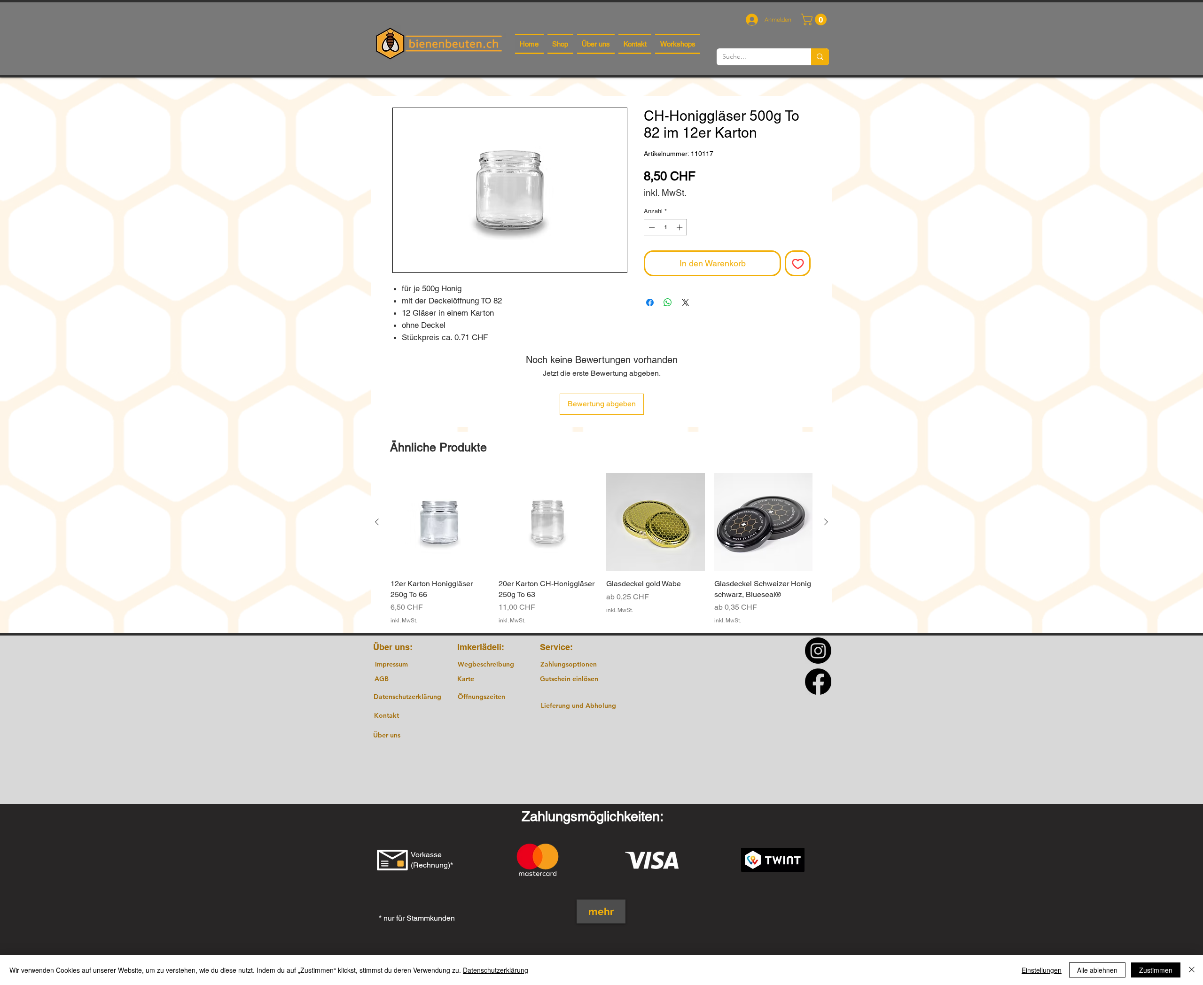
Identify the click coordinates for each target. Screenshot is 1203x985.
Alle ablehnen (1097, 970)
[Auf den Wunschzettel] (798, 263)
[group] (601, 549)
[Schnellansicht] (440, 522)
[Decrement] (650, 227)
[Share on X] (685, 302)
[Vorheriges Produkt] (377, 521)
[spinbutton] (665, 227)
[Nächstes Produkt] (826, 521)
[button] (815, 19)
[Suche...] (820, 56)
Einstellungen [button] (1042, 970)
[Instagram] (818, 650)
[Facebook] (818, 681)
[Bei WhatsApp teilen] (667, 302)
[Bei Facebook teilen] (650, 302)
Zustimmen (1155, 970)
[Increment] (680, 227)
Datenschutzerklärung (495, 970)
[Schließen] (1191, 969)
